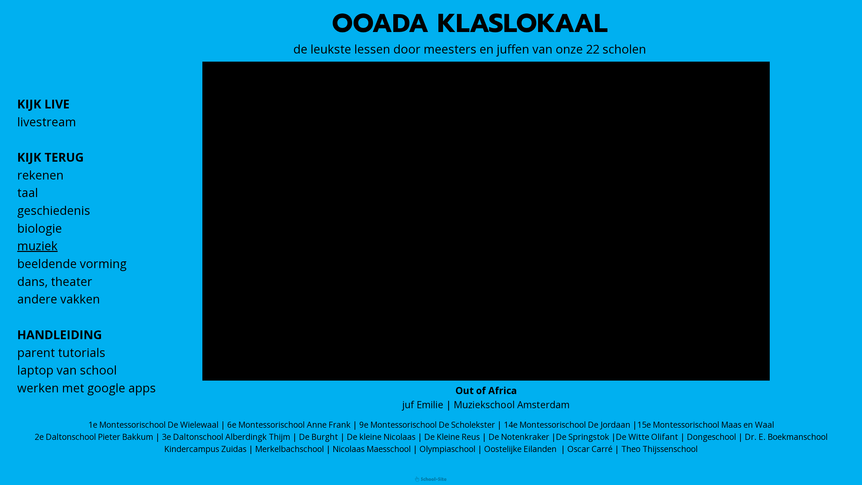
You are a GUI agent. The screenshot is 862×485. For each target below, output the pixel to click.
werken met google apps (86, 388)
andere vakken (58, 299)
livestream (46, 122)
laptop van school (67, 370)
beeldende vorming (72, 263)
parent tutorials (61, 352)
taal (27, 192)
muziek (37, 245)
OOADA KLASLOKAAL (470, 23)
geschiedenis (53, 210)
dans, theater (54, 281)
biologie (39, 228)
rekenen (40, 175)
